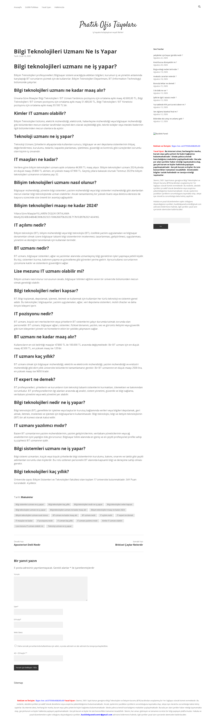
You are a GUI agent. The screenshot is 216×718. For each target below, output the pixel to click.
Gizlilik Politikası (31, 7)
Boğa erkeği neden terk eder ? (165, 69)
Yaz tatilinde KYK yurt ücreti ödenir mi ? (169, 104)
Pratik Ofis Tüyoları (108, 25)
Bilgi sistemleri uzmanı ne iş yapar (30, 504)
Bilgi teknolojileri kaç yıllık (59, 504)
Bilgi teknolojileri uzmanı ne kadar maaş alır (68, 510)
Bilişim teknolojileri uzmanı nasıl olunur (32, 515)
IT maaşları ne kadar (24, 520)
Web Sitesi (18, 632)
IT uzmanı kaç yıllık (65, 520)
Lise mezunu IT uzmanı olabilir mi (29, 526)
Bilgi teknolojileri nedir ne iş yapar (88, 504)
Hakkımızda (59, 7)
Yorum (17, 574)
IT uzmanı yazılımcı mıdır (87, 520)
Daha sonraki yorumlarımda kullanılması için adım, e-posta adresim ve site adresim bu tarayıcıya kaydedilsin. (62, 646)
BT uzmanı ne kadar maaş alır (65, 515)
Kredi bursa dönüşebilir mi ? (165, 62)
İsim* (16, 606)
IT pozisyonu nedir (45, 520)
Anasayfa (18, 7)
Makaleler (27, 497)
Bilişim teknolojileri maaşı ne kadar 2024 (108, 510)
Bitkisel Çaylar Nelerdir (129, 544)
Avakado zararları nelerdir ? (164, 76)
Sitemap (18, 682)
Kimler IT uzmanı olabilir (112, 520)
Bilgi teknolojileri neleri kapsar (119, 504)
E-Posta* (17, 619)
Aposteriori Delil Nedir (27, 544)
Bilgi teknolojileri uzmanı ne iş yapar (31, 510)
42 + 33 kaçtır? (20, 653)
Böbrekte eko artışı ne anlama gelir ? (168, 118)
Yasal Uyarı (46, 7)
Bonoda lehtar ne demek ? (164, 83)
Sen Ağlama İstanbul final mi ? (165, 111)
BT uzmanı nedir (89, 515)
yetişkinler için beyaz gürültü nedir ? (168, 55)
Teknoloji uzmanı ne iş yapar (60, 526)
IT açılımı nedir (106, 515)
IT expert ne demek (125, 515)
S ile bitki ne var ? (160, 90)
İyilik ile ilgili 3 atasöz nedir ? (164, 97)
